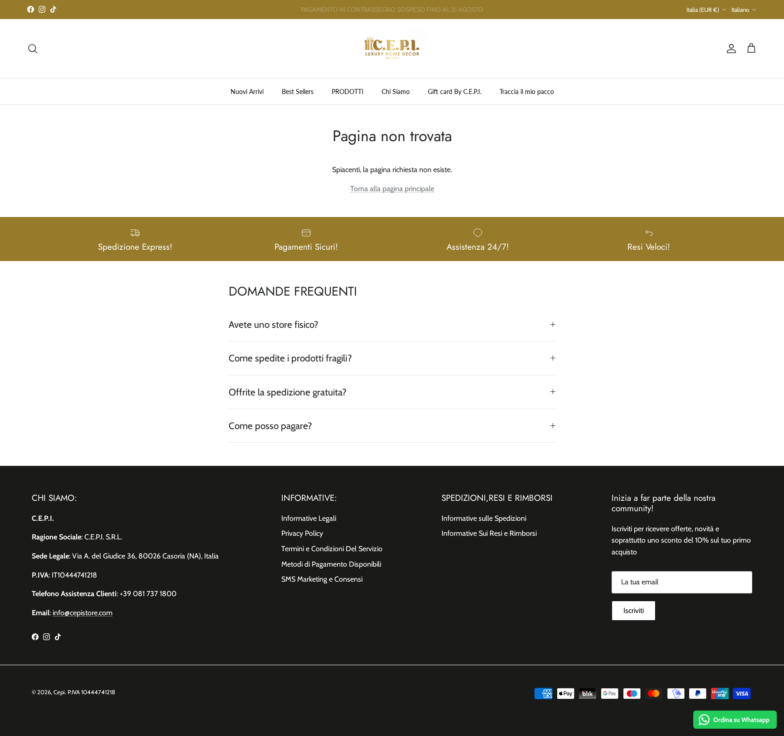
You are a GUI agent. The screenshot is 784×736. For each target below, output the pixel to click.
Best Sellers (298, 91)
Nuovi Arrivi (247, 91)
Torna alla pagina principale (392, 188)
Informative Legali (308, 518)
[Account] (729, 48)
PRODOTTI (347, 91)
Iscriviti (633, 610)
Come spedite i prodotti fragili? (290, 358)
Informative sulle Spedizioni (483, 518)
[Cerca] (32, 48)
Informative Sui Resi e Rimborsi (489, 533)
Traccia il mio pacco (527, 91)
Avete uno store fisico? (273, 324)
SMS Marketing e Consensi (322, 579)
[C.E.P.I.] (392, 48)
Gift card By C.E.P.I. (454, 91)
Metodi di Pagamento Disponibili (331, 564)
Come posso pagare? (270, 425)
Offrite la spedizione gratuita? (288, 392)
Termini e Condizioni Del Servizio (331, 548)
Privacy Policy (302, 533)
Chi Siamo (396, 91)
